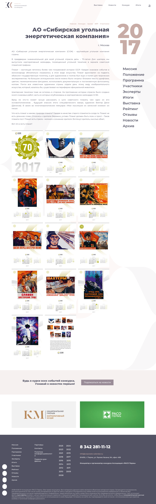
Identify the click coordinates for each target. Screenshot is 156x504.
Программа (133, 80)
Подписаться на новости (97, 382)
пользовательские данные (133, 495)
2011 (68, 468)
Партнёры (38, 445)
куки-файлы (21, 495)
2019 (68, 453)
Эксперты (132, 92)
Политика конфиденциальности (43, 454)
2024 (68, 446)
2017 (68, 457)
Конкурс (126, 5)
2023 (61, 449)
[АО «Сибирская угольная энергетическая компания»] (27, 153)
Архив (128, 126)
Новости (112, 5)
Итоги (138, 5)
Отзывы (130, 114)
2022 (68, 449)
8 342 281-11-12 (95, 446)
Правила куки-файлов (40, 460)
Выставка (98, 5)
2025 (61, 446)
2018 (61, 457)
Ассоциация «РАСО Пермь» (124, 463)
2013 (69, 464)
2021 (61, 453)
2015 (69, 460)
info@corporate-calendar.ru (91, 454)
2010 (61, 471)
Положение (133, 74)
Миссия (130, 69)
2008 (61, 475)
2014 (61, 464)
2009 (68, 471)
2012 (61, 468)
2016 (61, 460)
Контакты (38, 448)
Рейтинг (130, 109)
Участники (132, 86)
